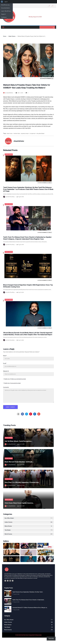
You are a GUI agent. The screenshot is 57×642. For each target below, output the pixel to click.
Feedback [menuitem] (4, 17)
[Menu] (3, 27)
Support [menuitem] (3, 14)
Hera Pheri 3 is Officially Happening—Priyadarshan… (22, 482)
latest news (10, 133)
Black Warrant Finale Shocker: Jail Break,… (19, 462)
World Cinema (8, 499)
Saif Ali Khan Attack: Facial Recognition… (19, 441)
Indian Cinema (11, 36)
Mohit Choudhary (10, 196)
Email (4, 363)
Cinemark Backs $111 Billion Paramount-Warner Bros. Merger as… (30, 607)
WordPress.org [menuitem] (5, 5)
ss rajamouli (32, 133)
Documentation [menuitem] (5, 8)
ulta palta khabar (40, 133)
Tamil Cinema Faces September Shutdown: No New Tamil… (27, 592)
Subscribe (51, 638)
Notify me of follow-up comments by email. (15, 379)
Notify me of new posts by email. (12, 383)
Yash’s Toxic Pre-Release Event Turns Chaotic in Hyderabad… (28, 599)
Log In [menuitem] (5, 1)
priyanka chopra (25, 133)
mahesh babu (16, 133)
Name (5, 355)
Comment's (6, 387)
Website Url (6, 371)
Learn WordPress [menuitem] (6, 11)
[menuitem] (2, 1)
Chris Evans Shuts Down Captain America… (19, 503)
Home (4, 36)
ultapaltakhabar (9, 92)
